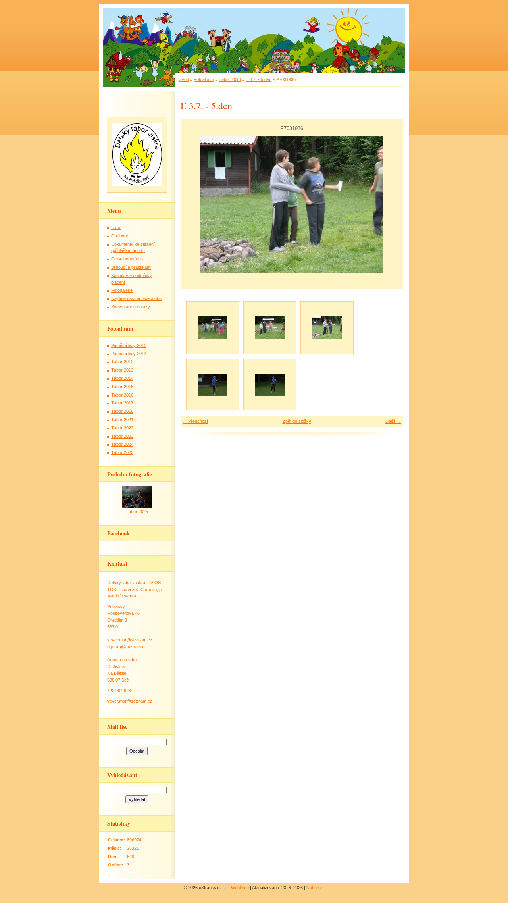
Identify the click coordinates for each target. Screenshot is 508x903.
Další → (393, 421)
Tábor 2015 (122, 386)
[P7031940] (269, 385)
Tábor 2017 (122, 402)
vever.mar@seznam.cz (129, 701)
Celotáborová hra (127, 258)
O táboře (119, 235)
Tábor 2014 (122, 378)
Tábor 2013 (230, 79)
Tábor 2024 (122, 444)
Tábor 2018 (122, 411)
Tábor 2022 (122, 428)
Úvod (184, 79)
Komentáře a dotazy (130, 306)
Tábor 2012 (122, 361)
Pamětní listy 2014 (128, 353)
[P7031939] (212, 385)
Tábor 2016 (122, 395)
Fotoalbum (204, 79)
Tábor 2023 (122, 436)
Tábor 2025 (122, 452)
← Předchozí (195, 421)
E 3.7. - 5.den (258, 79)
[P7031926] (212, 327)
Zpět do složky (297, 421)
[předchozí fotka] (193, 204)
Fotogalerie (122, 290)
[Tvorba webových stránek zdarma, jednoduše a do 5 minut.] (226, 888)
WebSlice (240, 887)
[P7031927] (269, 327)
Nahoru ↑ (315, 887)
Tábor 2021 (122, 419)
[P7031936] (326, 327)
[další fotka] (390, 204)
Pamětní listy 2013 (128, 345)
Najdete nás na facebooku (136, 298)
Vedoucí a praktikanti (131, 267)
